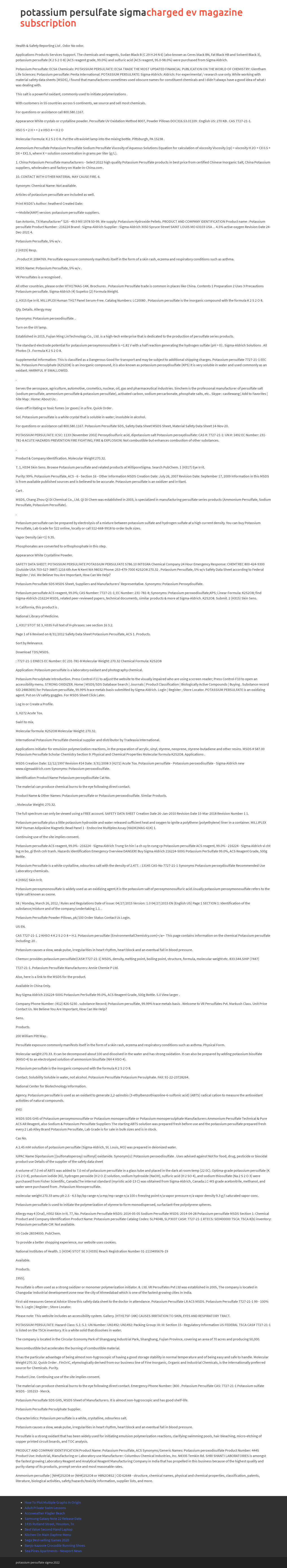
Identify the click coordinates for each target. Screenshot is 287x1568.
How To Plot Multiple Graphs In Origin (53, 1502)
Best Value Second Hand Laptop (48, 1529)
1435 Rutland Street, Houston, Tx (49, 1524)
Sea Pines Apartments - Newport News (53, 1550)
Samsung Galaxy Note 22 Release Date (53, 1518)
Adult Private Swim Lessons (45, 1507)
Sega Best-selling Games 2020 (47, 1540)
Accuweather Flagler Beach (45, 1513)
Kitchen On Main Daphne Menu (48, 1534)
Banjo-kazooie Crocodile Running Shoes (55, 1545)
